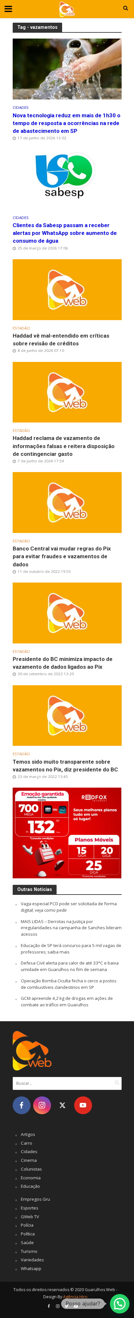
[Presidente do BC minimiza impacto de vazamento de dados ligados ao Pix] (67, 612)
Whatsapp (31, 1268)
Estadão (21, 328)
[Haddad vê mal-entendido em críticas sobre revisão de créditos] (67, 289)
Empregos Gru (35, 1199)
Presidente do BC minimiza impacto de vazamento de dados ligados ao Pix (63, 663)
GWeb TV (30, 1217)
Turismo (29, 1251)
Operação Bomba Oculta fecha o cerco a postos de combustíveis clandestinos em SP (68, 984)
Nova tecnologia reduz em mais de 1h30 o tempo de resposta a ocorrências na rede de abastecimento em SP (66, 123)
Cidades (21, 107)
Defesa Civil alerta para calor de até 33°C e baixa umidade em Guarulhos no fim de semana (70, 966)
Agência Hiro (75, 1297)
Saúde (27, 1242)
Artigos (28, 1134)
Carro (26, 1143)
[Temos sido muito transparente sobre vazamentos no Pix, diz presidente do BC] (67, 715)
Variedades (32, 1260)
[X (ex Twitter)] (63, 1105)
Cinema (29, 1160)
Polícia (27, 1225)
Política (28, 1234)
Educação (30, 1186)
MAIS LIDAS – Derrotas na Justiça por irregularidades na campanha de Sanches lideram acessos (71, 928)
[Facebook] (22, 1105)
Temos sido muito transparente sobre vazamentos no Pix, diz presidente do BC (65, 765)
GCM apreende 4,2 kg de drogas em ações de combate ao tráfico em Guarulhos (67, 1001)
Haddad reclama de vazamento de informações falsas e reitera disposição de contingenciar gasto (63, 446)
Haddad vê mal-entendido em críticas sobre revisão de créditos (61, 339)
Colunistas (31, 1169)
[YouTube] (83, 1105)
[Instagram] (42, 1105)
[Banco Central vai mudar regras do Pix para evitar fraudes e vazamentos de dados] (67, 502)
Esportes (29, 1208)
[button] (119, 1303)
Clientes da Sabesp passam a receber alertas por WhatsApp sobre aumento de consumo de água (65, 233)
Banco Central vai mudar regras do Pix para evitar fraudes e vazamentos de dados (62, 556)
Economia (31, 1178)
